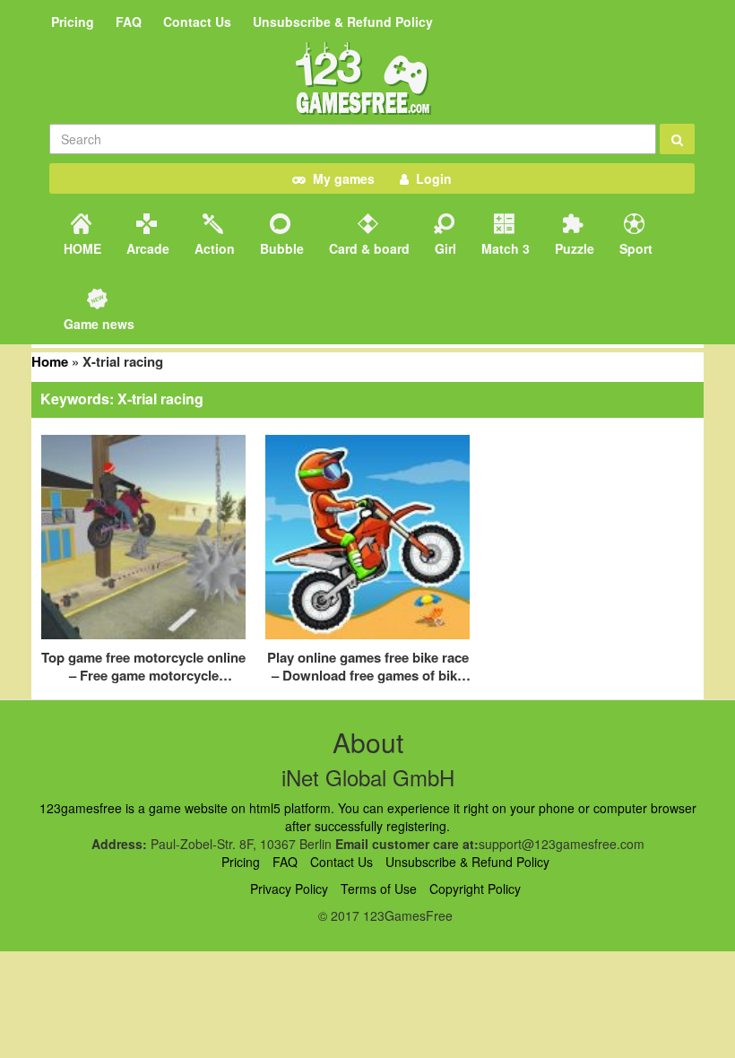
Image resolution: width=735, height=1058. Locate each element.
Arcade (146, 248)
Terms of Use (379, 889)
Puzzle (572, 248)
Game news (97, 324)
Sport (634, 248)
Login (430, 178)
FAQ (129, 21)
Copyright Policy (475, 889)
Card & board (367, 248)
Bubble (280, 248)
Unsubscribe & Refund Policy (343, 21)
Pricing (72, 21)
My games (340, 178)
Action (213, 248)
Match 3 (504, 248)
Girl (443, 248)
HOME (80, 248)
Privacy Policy (289, 889)
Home (49, 361)
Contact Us (197, 21)
